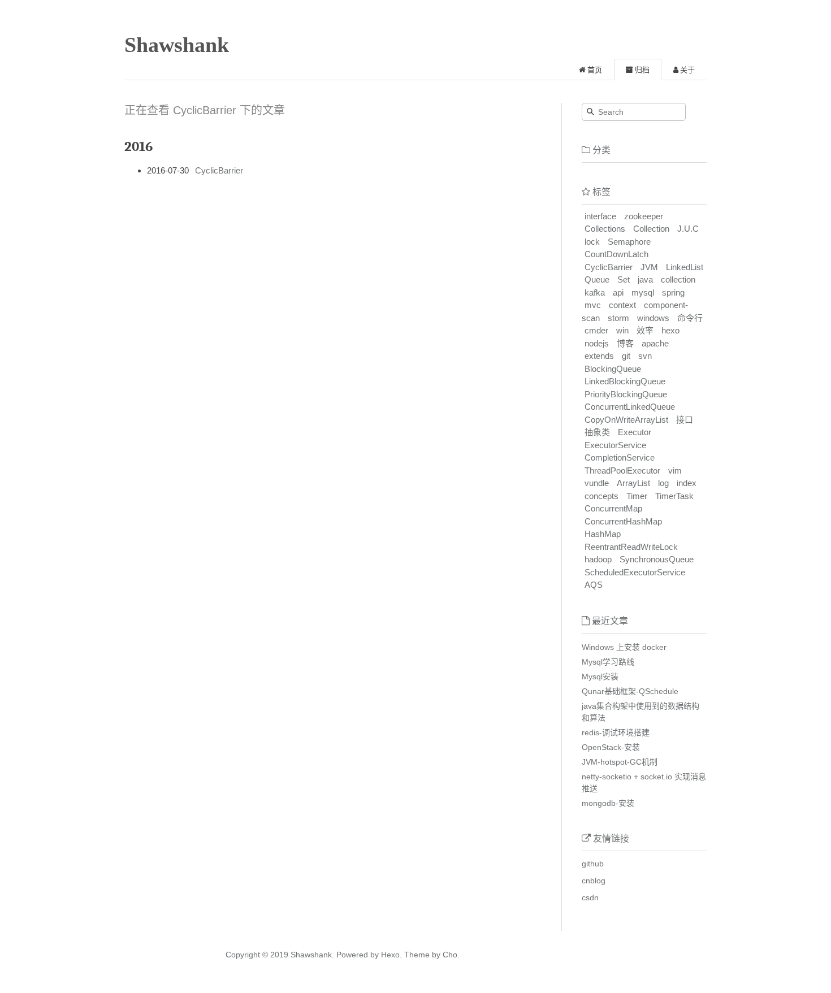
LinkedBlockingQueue (625, 381)
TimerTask (674, 496)
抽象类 (597, 432)
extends (599, 356)
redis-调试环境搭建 (616, 732)
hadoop (598, 559)
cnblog (593, 880)
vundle (597, 483)
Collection (651, 228)
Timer (636, 496)
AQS (594, 584)
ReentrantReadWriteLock (631, 547)
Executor (634, 432)
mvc (593, 305)
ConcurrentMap (613, 508)
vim (675, 470)
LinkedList (684, 267)
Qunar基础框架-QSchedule (630, 691)
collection (678, 279)
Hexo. (390, 954)
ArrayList (633, 483)
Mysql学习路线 (608, 661)
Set (623, 279)
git (626, 356)
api (618, 292)
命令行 (690, 318)
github (593, 863)
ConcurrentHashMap (623, 521)
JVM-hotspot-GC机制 (619, 761)
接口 (684, 419)
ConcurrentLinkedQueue (630, 406)
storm (618, 318)
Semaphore (629, 241)
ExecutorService (615, 445)
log (663, 483)
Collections (605, 228)
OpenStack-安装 (611, 747)
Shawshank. (312, 954)
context (622, 305)
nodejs (597, 343)
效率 (645, 330)
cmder (596, 330)
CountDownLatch (616, 254)
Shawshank (176, 45)
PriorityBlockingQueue (626, 394)
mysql (642, 292)
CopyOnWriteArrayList (626, 419)
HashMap (603, 534)
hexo (670, 330)
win (622, 330)
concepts (601, 496)
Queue (597, 279)
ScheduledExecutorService (635, 572)
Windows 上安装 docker (624, 647)
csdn (590, 897)
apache (655, 343)
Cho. (450, 954)
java (645, 279)
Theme (416, 954)
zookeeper (643, 216)
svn (645, 356)
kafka (595, 292)
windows (653, 318)
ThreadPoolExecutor (622, 470)
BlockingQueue (613, 369)
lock (592, 241)
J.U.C (688, 228)
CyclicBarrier (219, 170)
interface (600, 216)
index (686, 483)
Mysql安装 (600, 676)
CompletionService (620, 457)
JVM (649, 267)
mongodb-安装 (608, 803)
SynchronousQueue (657, 559)
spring (673, 292)
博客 (625, 343)
